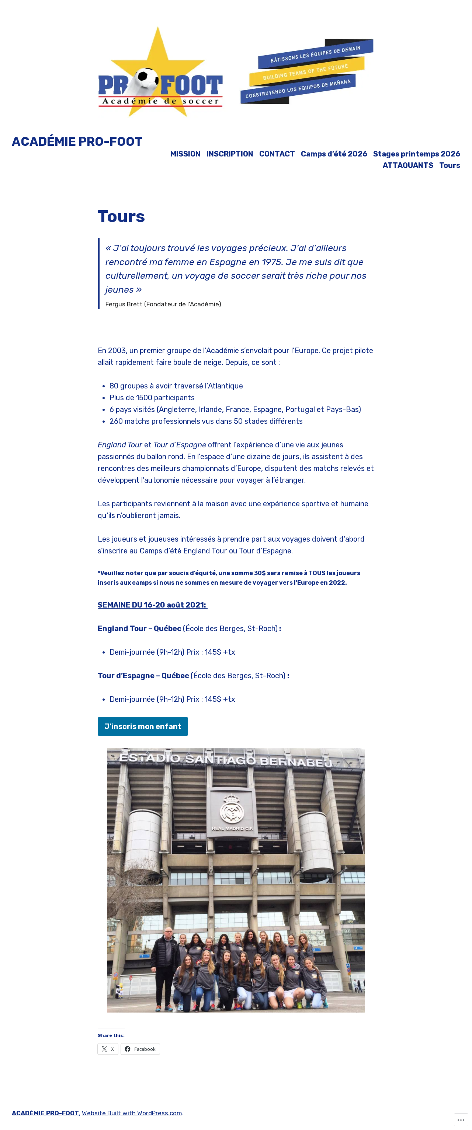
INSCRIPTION (229, 153)
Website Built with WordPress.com (132, 1113)
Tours (449, 165)
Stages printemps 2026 (416, 153)
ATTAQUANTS (408, 165)
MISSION (185, 153)
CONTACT (277, 153)
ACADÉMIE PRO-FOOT (77, 141)
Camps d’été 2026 (334, 153)
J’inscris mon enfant (142, 726)
